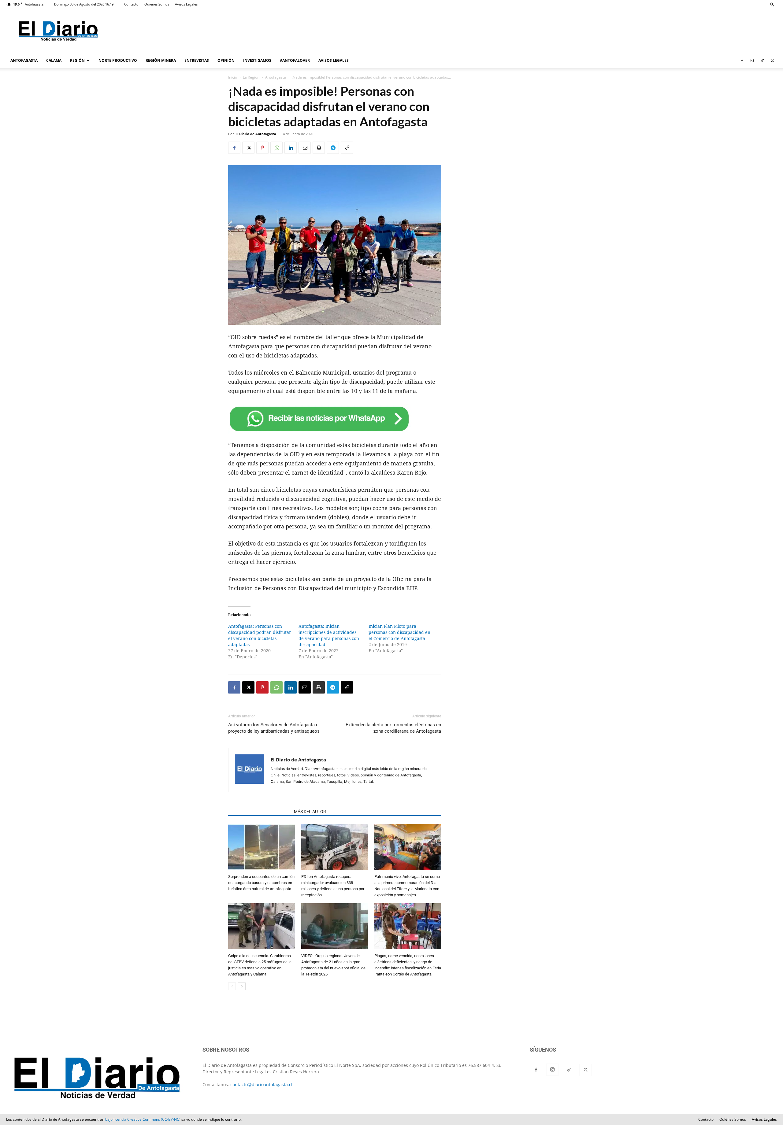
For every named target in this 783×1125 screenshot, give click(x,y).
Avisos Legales (186, 4)
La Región (251, 77)
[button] (772, 4)
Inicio (232, 77)
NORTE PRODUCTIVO (117, 60)
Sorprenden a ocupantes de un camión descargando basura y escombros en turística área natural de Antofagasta (261, 882)
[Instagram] (752, 60)
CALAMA (53, 60)
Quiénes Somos (156, 4)
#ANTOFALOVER (295, 60)
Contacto (131, 4)
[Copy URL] (347, 148)
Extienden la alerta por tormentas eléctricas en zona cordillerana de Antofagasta (393, 728)
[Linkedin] (290, 148)
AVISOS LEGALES (333, 60)
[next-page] (242, 986)
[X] (772, 60)
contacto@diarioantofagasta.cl (261, 1084)
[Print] (319, 148)
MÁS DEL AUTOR (310, 811)
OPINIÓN (226, 60)
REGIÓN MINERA (161, 60)
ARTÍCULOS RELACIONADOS (259, 811)
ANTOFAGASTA (24, 60)
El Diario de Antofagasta (256, 133)
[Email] (305, 148)
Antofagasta (275, 77)
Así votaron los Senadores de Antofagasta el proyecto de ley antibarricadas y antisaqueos (274, 728)
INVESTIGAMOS (257, 60)
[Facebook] (742, 60)
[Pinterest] (262, 148)
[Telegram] (333, 148)
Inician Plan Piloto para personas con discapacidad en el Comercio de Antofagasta (399, 632)
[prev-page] (232, 986)
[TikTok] (762, 60)
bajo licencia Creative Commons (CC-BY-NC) (142, 1119)
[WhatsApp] (276, 148)
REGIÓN (77, 60)
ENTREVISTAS (196, 60)
